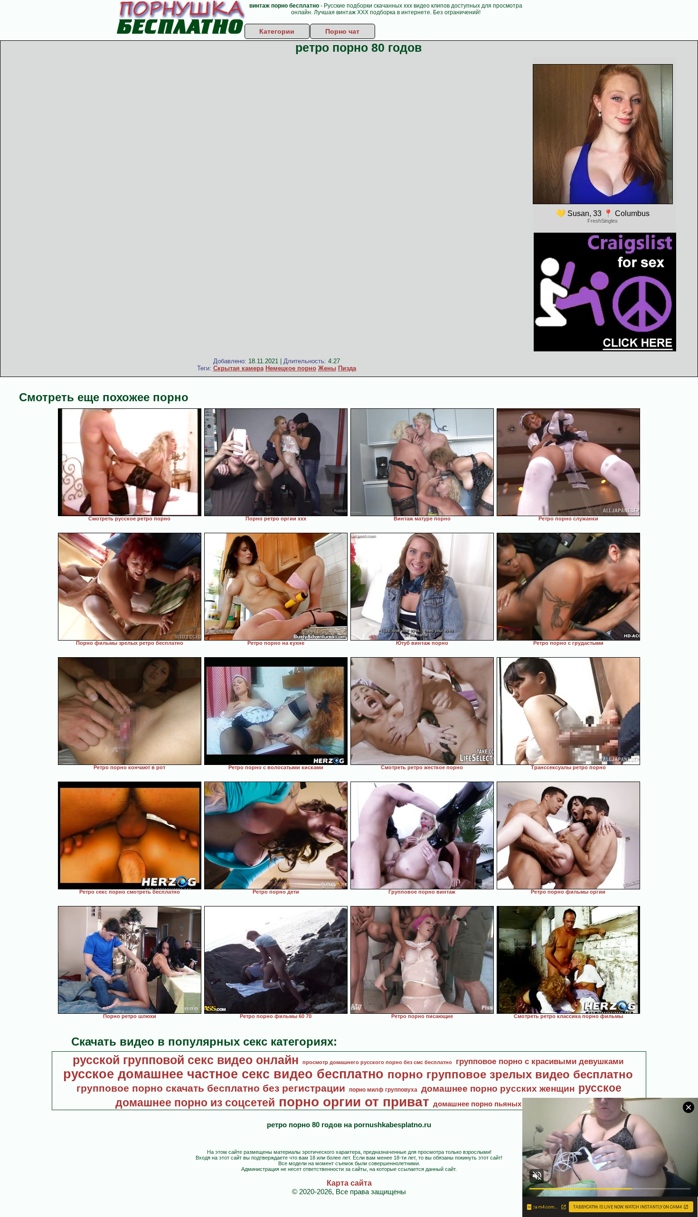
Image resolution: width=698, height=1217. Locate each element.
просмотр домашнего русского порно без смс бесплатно (377, 1062)
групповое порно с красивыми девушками (539, 1061)
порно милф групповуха (383, 1089)
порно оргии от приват (354, 1101)
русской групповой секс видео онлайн (186, 1059)
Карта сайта (349, 1183)
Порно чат (342, 31)
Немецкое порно (290, 368)
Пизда (347, 368)
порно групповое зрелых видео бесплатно (510, 1074)
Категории (276, 31)
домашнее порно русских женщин (498, 1089)
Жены (327, 368)
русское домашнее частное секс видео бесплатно (223, 1074)
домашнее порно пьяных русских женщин (507, 1104)
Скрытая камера (238, 368)
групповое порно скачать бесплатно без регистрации (210, 1088)
